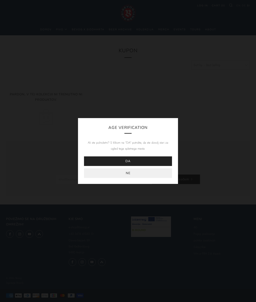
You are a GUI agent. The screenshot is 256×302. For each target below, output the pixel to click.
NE (128, 173)
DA (128, 161)
